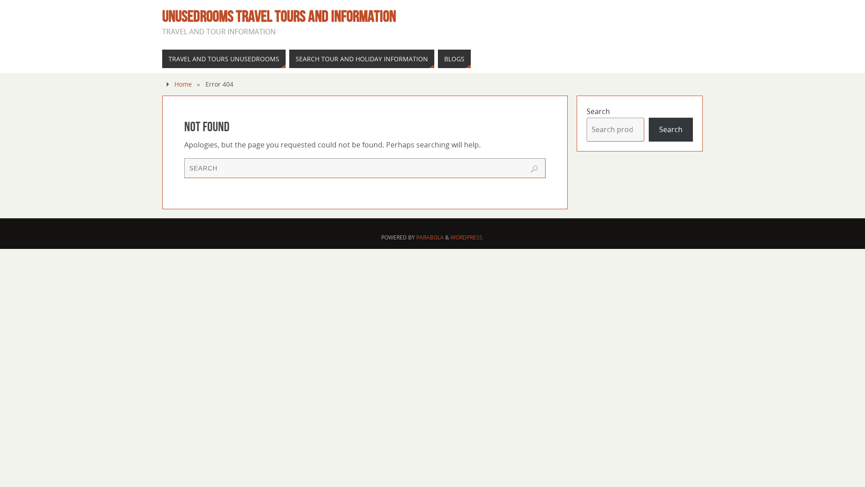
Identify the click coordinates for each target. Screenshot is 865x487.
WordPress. (467, 237)
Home (183, 84)
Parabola (430, 237)
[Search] (534, 169)
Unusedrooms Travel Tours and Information (279, 16)
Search (598, 111)
